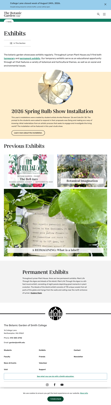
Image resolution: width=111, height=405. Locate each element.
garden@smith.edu (17, 342)
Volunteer (43, 363)
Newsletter (78, 357)
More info (84, 393)
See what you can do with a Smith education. (55, 376)
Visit (6, 369)
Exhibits (42, 350)
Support (42, 369)
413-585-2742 (16, 338)
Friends (42, 357)
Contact (77, 350)
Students (8, 350)
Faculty (7, 357)
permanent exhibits (30, 58)
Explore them (36, 293)
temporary (9, 58)
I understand (55, 399)
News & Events (10, 363)
